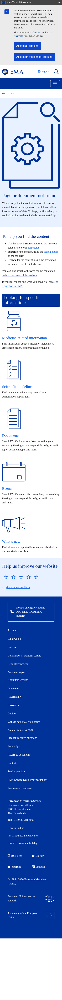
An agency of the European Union (23, 915)
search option (51, 251)
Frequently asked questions (22, 737)
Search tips (13, 746)
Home (11, 93)
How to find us (16, 828)
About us (13, 630)
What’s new (11, 541)
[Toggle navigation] (55, 83)
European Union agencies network (22, 898)
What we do (14, 638)
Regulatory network (18, 663)
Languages (13, 688)
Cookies (36, 32)
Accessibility (15, 696)
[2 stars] (9, 577)
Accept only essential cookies (34, 56)
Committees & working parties (24, 655)
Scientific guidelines (17, 386)
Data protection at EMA (21, 730)
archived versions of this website (19, 275)
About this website (18, 679)
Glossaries (13, 705)
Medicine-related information (24, 338)
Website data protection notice (24, 721)
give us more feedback (18, 587)
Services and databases (20, 788)
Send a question (16, 771)
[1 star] (6, 577)
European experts (17, 672)
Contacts (12, 763)
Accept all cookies (27, 45)
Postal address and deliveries (23, 835)
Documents (10, 435)
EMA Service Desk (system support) (27, 779)
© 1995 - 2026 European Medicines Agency (27, 881)
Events (7, 488)
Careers (12, 647)
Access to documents (19, 754)
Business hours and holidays (23, 843)
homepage (33, 247)
